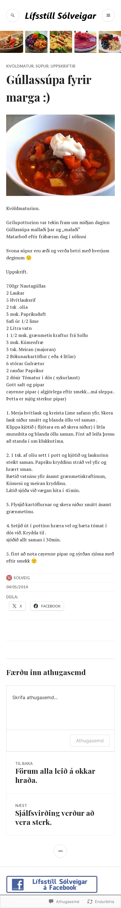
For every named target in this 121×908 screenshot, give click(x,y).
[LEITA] (12, 15)
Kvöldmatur (20, 66)
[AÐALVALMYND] (108, 15)
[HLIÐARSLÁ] (60, 851)
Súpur (42, 66)
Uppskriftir (63, 66)
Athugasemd (90, 740)
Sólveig (22, 577)
